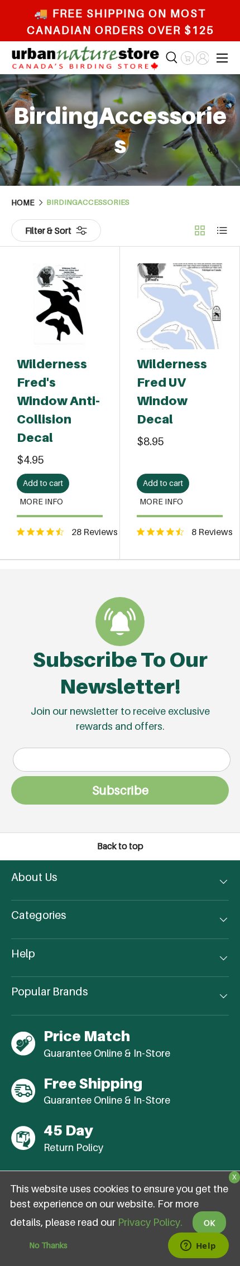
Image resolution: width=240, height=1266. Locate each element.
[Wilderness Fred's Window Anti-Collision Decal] (60, 306)
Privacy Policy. (150, 1222)
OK (209, 1223)
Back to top (120, 846)
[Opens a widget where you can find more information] (198, 1246)
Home (23, 202)
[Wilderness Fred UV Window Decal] (180, 306)
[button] (187, 58)
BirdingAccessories (87, 202)
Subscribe (120, 790)
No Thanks (48, 1245)
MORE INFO (41, 501)
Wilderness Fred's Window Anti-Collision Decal (58, 401)
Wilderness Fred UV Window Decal (172, 391)
